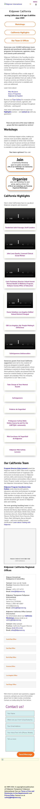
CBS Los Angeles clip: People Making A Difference (20, 326)
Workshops (20, 24)
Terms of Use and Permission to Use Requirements (19, 792)
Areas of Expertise (14, 94)
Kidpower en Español (15, 96)
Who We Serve (13, 92)
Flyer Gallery (16, 100)
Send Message (25, 754)
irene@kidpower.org (18, 591)
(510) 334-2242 (17, 628)
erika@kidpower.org (18, 630)
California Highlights (20, 32)
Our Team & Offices (20, 40)
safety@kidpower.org (18, 608)
